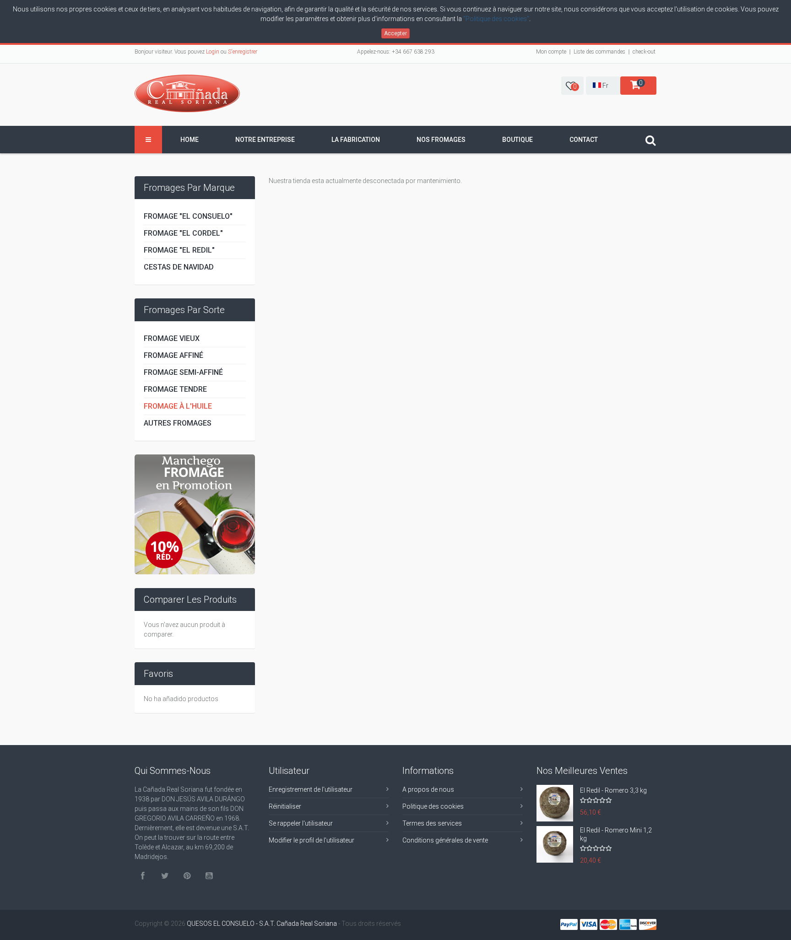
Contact (583, 139)
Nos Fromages (441, 139)
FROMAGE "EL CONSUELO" (188, 216)
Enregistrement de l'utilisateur (310, 789)
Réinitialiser (285, 806)
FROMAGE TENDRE (175, 389)
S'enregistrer (242, 52)
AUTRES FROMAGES (177, 423)
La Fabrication (355, 139)
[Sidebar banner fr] (195, 514)
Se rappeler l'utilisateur (301, 823)
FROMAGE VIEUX (172, 338)
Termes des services (432, 823)
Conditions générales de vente (445, 840)
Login (212, 52)
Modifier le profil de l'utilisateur (311, 840)
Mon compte (551, 52)
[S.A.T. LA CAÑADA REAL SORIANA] (187, 93)
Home (189, 139)
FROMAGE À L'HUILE (178, 406)
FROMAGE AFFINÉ (173, 355)
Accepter (395, 33)
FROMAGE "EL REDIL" (179, 250)
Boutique (517, 139)
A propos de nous (428, 789)
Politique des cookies (433, 806)
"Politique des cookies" (496, 18)
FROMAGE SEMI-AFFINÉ (183, 372)
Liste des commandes (599, 52)
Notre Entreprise (265, 139)
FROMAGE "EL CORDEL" (183, 233)
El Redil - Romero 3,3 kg (613, 790)
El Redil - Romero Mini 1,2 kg (616, 834)
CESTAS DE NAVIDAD (179, 267)
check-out (644, 52)
